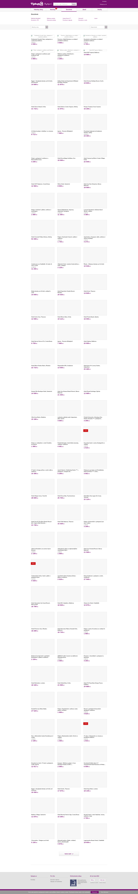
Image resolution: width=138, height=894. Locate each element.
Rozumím (94, 892)
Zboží (84, 9)
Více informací (104, 892)
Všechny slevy (38, 9)
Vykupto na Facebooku (56, 881)
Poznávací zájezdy (67, 20)
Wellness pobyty (51, 18)
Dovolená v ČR (35, 20)
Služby (100, 9)
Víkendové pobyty (51, 20)
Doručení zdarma (54, 879)
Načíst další (68, 853)
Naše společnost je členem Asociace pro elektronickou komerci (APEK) (82, 882)
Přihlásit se (102, 4)
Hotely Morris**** (67, 18)
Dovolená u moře (82, 20)
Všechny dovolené (35, 18)
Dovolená (69, 9)
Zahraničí (80, 18)
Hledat (74, 4)
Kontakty (104, 1)
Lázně (95, 18)
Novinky (53, 9)
